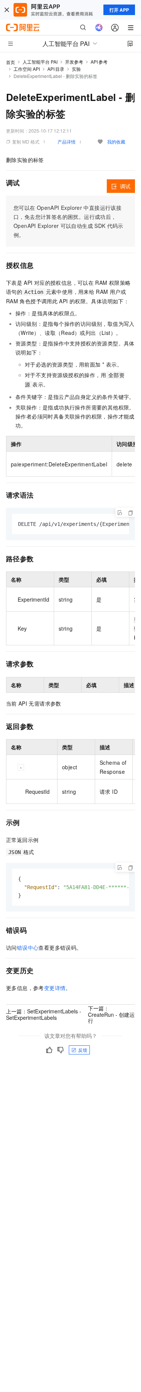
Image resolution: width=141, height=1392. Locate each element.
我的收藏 (116, 141)
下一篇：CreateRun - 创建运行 (111, 1014)
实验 (76, 69)
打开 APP (119, 9)
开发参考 (74, 61)
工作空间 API (27, 69)
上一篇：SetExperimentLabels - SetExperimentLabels (43, 1014)
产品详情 (67, 141)
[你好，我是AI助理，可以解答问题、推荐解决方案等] (99, 27)
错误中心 (28, 947)
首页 (10, 62)
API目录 (55, 69)
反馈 (82, 1050)
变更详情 (55, 988)
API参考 (99, 61)
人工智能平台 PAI (40, 61)
